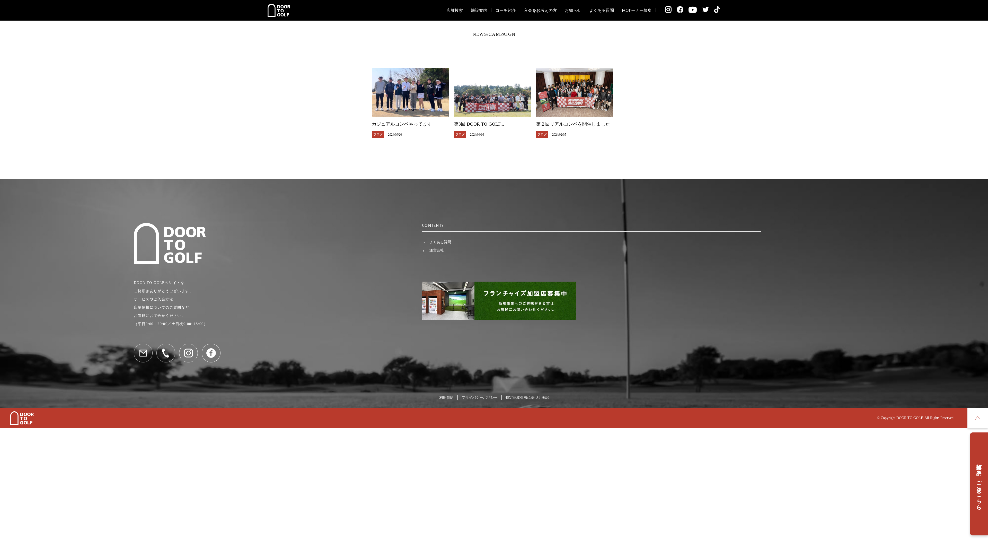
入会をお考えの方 (540, 10)
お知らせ (573, 10)
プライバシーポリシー (480, 397)
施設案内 (479, 10)
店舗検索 (454, 10)
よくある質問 (601, 10)
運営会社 (436, 250)
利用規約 (446, 397)
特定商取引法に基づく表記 (527, 397)
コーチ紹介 (505, 10)
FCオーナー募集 (637, 10)
